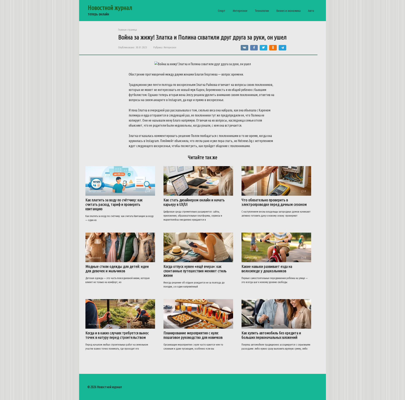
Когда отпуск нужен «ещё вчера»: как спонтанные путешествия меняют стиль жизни (195, 271)
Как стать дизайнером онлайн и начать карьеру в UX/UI (194, 202)
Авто (311, 10)
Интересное (240, 10)
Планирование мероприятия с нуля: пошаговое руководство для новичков (193, 335)
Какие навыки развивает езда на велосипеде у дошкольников (267, 268)
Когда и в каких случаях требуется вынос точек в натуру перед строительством (117, 335)
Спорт (221, 10)
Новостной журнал (110, 7)
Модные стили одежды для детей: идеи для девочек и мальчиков (117, 268)
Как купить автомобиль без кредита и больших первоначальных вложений (271, 335)
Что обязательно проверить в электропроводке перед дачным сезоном (274, 202)
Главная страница (127, 29)
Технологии (262, 10)
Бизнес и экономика (288, 10)
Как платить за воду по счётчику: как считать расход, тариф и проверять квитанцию (114, 204)
